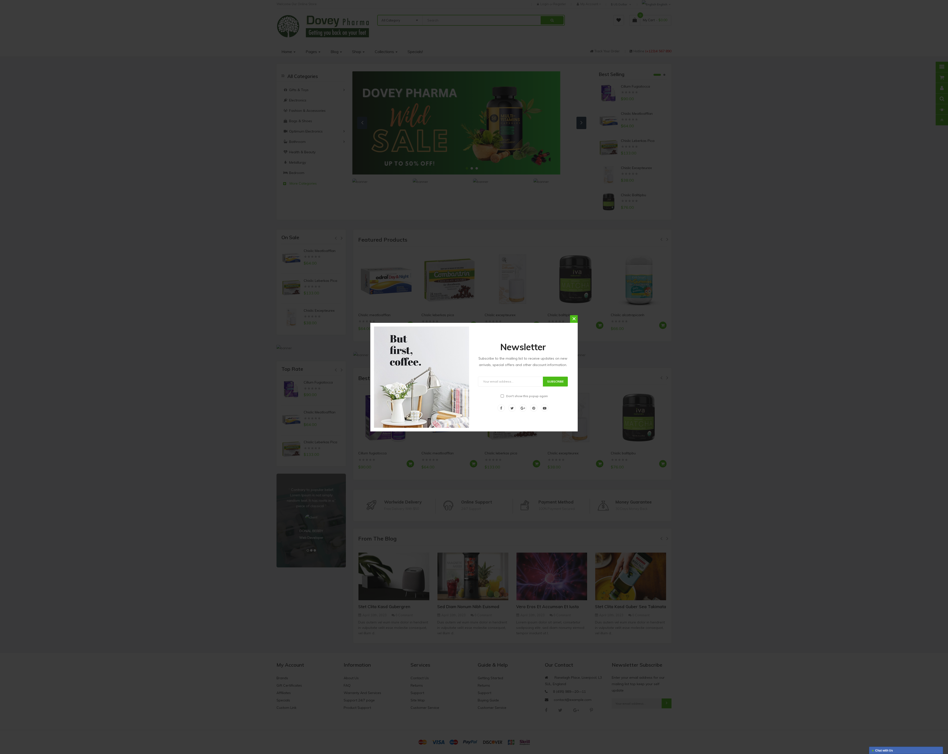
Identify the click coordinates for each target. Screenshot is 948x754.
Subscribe (555, 381)
